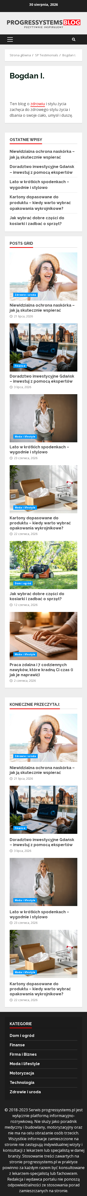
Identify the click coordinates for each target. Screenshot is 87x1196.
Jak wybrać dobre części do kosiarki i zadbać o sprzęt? (43, 565)
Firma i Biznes (23, 1054)
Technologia (22, 1082)
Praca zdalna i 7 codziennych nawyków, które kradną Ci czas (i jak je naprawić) (43, 636)
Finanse (20, 365)
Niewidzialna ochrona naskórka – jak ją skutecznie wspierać (43, 276)
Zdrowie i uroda (25, 294)
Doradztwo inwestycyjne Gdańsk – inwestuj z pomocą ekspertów (43, 347)
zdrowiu (37, 103)
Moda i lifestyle (25, 436)
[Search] (73, 39)
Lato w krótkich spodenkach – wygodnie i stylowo (43, 418)
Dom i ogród (23, 583)
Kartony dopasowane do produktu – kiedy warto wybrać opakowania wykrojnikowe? (40, 203)
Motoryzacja (22, 1073)
